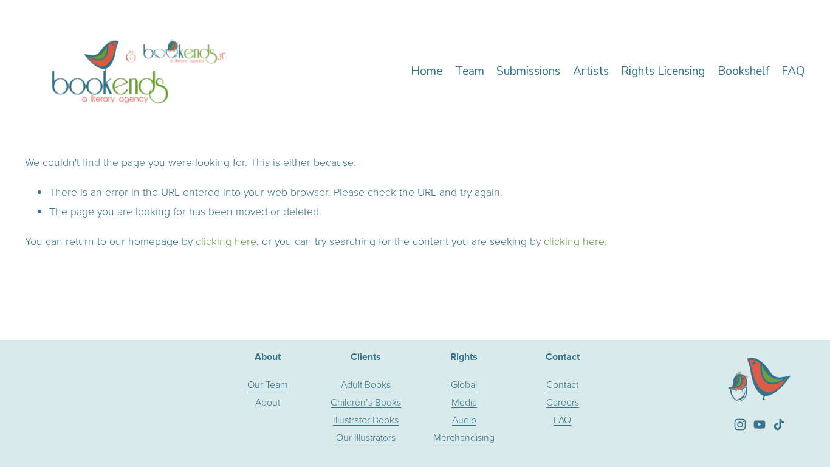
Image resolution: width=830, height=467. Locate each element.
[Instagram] (740, 424)
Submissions (528, 71)
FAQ (793, 71)
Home (426, 71)
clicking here (226, 241)
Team (469, 71)
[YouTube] (759, 424)
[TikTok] (779, 424)
